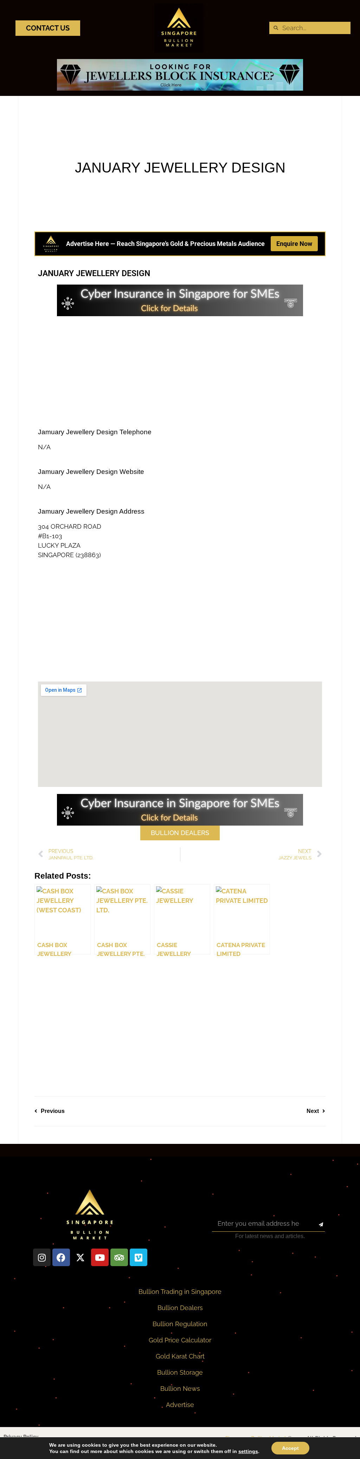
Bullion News (180, 1388)
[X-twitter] (80, 1257)
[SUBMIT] (315, 1225)
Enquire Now (294, 243)
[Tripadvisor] (119, 1257)
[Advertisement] (180, 372)
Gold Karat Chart (180, 1356)
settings (248, 1451)
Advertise (180, 1404)
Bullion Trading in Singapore (180, 1291)
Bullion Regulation (180, 1324)
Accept (290, 1448)
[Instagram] (42, 1257)
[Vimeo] (138, 1257)
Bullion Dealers (180, 1307)
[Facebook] (61, 1257)
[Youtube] (100, 1257)
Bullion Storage (180, 1372)
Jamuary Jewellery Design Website (91, 471)
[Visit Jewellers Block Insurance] (180, 88)
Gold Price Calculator (180, 1340)
